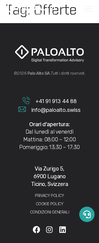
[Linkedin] (62, 230)
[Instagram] (49, 230)
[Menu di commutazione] (89, 8)
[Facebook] (36, 230)
